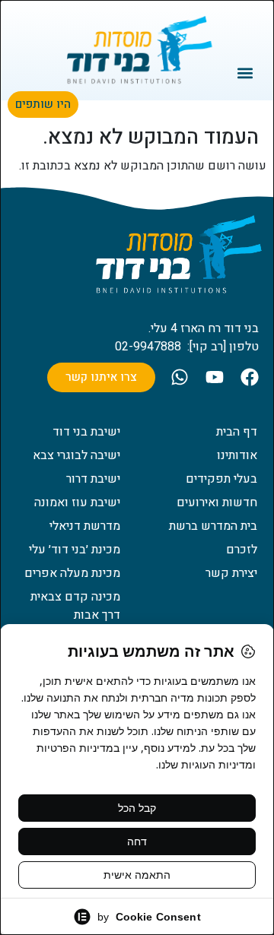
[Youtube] (215, 377)
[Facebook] (250, 377)
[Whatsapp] (179, 377)
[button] (245, 72)
